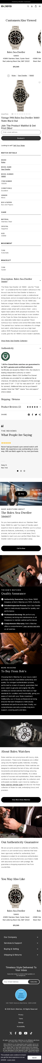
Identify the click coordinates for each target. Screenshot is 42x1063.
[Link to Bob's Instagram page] (20, 1033)
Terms (21, 1018)
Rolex (3, 162)
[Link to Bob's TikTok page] (31, 1033)
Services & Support (13, 943)
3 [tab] (24, 471)
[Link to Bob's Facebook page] (15, 1033)
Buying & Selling (11, 949)
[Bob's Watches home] (6, 6)
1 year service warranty (31, 626)
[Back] (8, 76)
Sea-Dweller (5, 169)
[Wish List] (40, 82)
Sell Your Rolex (19, 145)
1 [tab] (17, 471)
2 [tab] (21, 471)
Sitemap (20, 1022)
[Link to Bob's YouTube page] (25, 1033)
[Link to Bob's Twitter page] (10, 1033)
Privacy (20, 1015)
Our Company (10, 937)
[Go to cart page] (36, 6)
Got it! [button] (34, 1057)
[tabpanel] (21, 455)
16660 (3, 176)
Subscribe (33, 982)
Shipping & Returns (13, 955)
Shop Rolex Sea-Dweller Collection (14, 341)
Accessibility (21, 1026)
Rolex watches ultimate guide (12, 785)
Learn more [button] (11, 1060)
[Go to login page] (32, 6)
